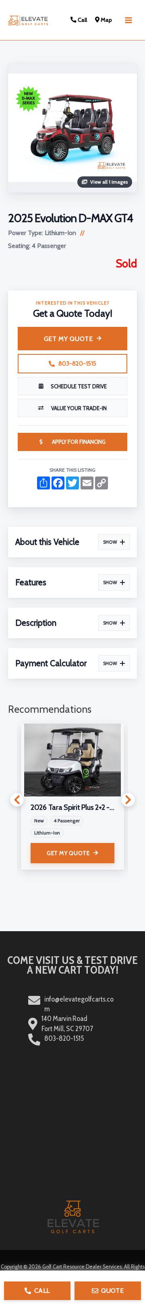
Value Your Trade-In (79, 408)
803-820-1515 (77, 363)
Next (128, 800)
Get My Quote (68, 339)
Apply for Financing (79, 441)
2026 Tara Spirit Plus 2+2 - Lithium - (72, 807)
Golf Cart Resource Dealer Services (82, 1267)
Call (82, 19)
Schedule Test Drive (79, 386)
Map (105, 19)
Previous (17, 800)
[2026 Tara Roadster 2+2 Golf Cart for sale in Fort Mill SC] (72, 760)
